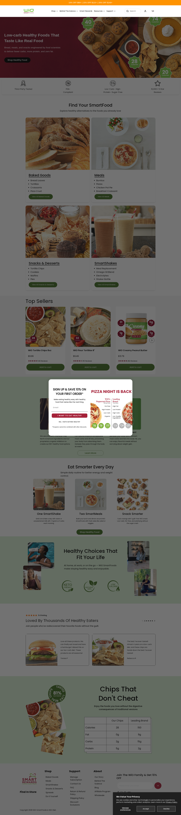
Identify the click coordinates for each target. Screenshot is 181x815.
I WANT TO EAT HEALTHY (70, 415)
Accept (146, 809)
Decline (166, 809)
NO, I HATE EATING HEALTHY (69, 422)
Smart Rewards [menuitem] (86, 11)
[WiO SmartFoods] (28, 11)
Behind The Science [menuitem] (68, 11)
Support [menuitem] (110, 11)
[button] (153, 11)
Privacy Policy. (171, 802)
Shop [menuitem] (53, 11)
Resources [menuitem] (98, 11)
